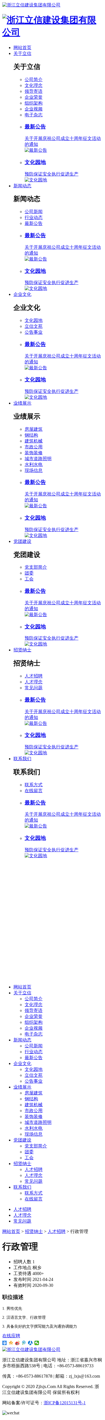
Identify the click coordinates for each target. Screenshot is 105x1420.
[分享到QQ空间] (11, 1343)
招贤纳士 (22, 649)
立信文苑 (34, 326)
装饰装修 (34, 452)
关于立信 (22, 53)
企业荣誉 (34, 97)
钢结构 (31, 435)
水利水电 (34, 464)
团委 (29, 573)
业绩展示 (22, 403)
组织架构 (34, 103)
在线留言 (34, 790)
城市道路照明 (38, 458)
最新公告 (34, 223)
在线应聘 (11, 1335)
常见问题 (34, 687)
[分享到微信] (36, 1343)
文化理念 (34, 85)
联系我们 (22, 758)
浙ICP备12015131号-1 (65, 1402)
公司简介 (34, 79)
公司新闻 (34, 211)
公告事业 (34, 332)
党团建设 (22, 541)
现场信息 (34, 470)
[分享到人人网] (30, 1343)
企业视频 (34, 109)
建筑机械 (34, 441)
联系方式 (34, 784)
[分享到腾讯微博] (24, 1343)
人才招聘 (34, 676)
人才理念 (34, 681)
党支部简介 (36, 567)
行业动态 (34, 217)
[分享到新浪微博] (17, 1343)
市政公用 (34, 446)
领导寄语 (34, 91)
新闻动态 (22, 185)
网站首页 (22, 47)
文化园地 (34, 320)
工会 (29, 579)
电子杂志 (34, 114)
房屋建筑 (34, 429)
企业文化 (22, 294)
